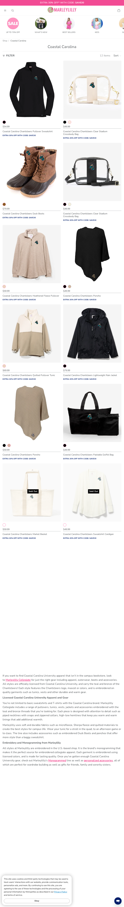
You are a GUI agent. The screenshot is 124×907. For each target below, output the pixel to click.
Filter (10, 55)
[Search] (12, 10)
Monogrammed (57, 760)
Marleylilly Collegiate (18, 680)
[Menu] (5, 10)
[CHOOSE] (56, 114)
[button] (117, 55)
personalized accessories (98, 760)
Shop (5, 40)
